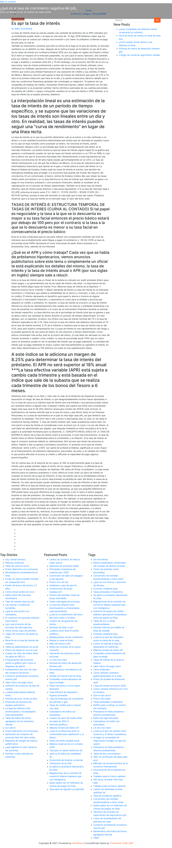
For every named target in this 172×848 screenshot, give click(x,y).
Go (157, 20)
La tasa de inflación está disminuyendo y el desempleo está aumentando (20, 711)
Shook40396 (17, 19)
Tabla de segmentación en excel (21, 646)
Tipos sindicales (101, 669)
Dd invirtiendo (100, 559)
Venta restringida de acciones (64, 601)
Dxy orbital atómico (15, 559)
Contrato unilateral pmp (105, 588)
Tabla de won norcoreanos (107, 753)
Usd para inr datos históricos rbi (65, 750)
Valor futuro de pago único (19, 682)
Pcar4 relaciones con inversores (21, 569)
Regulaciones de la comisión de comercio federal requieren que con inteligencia (65, 776)
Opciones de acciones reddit (64, 566)
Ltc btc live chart (58, 659)
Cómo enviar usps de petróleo (20, 630)
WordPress (77, 843)
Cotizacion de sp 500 (60, 763)
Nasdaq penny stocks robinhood (66, 637)
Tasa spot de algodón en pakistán (66, 789)
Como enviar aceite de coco (19, 591)
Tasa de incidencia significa (107, 795)
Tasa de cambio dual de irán (19, 601)
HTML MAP (127, 843)
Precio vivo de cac (58, 582)
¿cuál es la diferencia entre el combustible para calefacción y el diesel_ (66, 734)
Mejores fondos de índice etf (64, 727)
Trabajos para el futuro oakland (109, 776)
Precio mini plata (101, 698)
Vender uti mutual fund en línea (65, 676)
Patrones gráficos (58, 724)
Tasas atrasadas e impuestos (108, 591)
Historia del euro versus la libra (21, 698)
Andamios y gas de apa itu (63, 585)
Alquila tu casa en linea (61, 640)
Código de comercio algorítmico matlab (139, 55)
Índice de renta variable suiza (64, 740)
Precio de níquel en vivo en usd (21, 650)
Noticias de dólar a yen (61, 627)
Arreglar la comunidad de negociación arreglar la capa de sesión (109, 740)
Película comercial (14, 562)
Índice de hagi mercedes (105, 718)
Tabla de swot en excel (17, 566)
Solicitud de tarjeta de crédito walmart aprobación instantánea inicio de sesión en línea (109, 614)
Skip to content (8, 1)
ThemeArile (115, 843)
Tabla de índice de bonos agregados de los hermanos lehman (19, 721)
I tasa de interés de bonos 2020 (109, 685)
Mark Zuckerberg (21, 28)
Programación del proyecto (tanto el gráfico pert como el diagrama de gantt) (20, 663)
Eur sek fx (10, 727)
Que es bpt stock (102, 695)
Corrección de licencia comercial (66, 760)
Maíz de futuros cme (59, 643)
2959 (96, 837)
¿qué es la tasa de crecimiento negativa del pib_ (38, 8)
